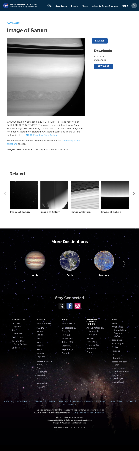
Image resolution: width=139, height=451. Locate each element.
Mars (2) (65, 335)
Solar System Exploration (23, 4)
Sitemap (130, 401)
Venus (40, 335)
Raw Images (13, 23)
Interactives (117, 358)
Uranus (40, 353)
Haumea (41, 376)
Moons (64, 320)
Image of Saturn (20, 212)
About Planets (44, 323)
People (115, 347)
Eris (38, 379)
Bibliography (23, 401)
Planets (41, 320)
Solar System (18, 320)
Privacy (51, 401)
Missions (115, 351)
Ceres (39, 368)
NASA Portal (116, 401)
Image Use (64, 401)
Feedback (39, 401)
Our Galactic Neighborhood (23, 7)
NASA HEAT (117, 382)
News (114, 323)
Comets (90, 352)
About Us (9, 401)
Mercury (104, 275)
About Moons (68, 323)
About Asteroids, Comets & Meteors (95, 331)
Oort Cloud (17, 337)
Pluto (39, 365)
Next (134, 193)
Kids (113, 355)
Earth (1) (65, 331)
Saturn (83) (67, 342)
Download (103, 66)
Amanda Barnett (76, 417)
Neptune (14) (68, 349)
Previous (5, 193)
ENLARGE (99, 41)
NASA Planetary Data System (42, 135)
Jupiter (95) (67, 339)
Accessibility (69, 405)
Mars (39, 342)
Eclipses (16, 348)
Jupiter (35, 275)
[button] (125, 6)
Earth (70, 275)
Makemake (42, 372)
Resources (116, 340)
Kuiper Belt (17, 334)
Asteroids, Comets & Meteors (91, 322)
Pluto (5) (65, 353)
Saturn (40, 349)
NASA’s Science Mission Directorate (88, 413)
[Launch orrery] (49, 6)
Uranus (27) (67, 346)
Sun (13, 330)
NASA (6, 5)
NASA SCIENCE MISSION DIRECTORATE (89, 401)
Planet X (41, 387)
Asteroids (91, 349)
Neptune (41, 357)
